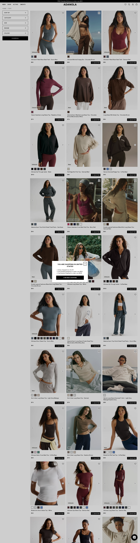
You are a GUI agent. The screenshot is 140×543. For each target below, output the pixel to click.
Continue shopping (70, 278)
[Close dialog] (85, 263)
